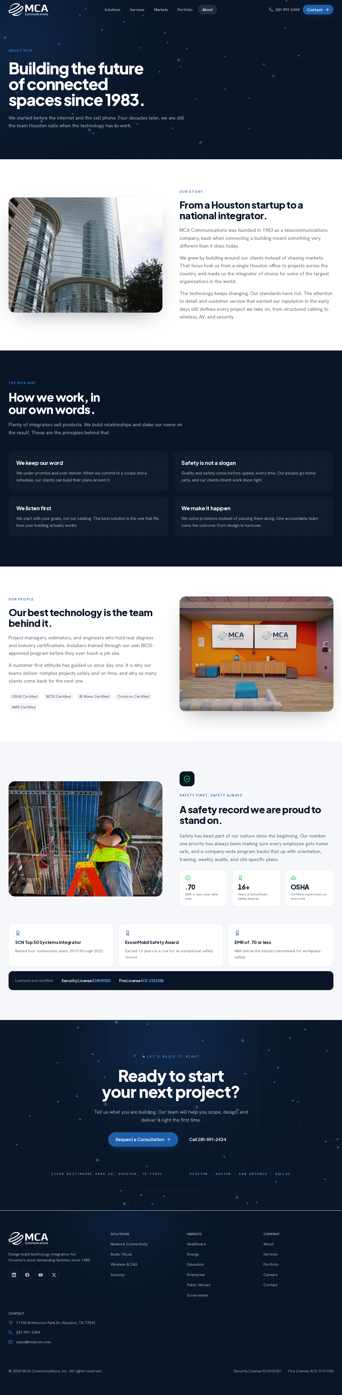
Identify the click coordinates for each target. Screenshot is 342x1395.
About (207, 9)
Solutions (113, 9)
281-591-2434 (287, 9)
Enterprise (196, 1274)
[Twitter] (54, 1275)
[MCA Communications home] (28, 9)
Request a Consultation (140, 1139)
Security (118, 1274)
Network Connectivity (129, 1244)
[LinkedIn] (14, 1275)
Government (197, 1295)
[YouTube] (40, 1275)
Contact (315, 9)
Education (195, 1264)
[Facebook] (27, 1275)
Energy (193, 1254)
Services (137, 9)
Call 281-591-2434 (207, 1139)
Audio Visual (121, 1254)
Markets (161, 9)
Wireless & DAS (124, 1264)
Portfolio (185, 9)
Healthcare (196, 1244)
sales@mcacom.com (33, 1342)
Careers (270, 1274)
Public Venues (199, 1284)
